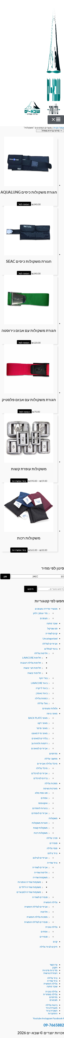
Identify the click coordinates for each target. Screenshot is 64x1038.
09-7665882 (53, 1025)
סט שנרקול (52, 628)
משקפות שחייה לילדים (30, 887)
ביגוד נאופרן (42, 693)
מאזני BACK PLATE (38, 717)
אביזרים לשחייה (40, 867)
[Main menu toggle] (56, 119)
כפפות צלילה (41, 698)
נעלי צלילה (42, 703)
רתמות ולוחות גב (39, 743)
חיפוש (30, 589)
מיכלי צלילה (42, 768)
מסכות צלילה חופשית (37, 916)
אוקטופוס (43, 803)
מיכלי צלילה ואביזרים (47, 763)
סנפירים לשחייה (40, 897)
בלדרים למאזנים (40, 738)
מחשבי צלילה (50, 758)
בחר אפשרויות (19, 480)
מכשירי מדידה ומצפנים (46, 608)
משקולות (53, 818)
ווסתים (44, 798)
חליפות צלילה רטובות (30, 662)
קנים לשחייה (51, 633)
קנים (55, 941)
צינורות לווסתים (40, 808)
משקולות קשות (40, 827)
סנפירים (53, 843)
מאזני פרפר (42, 728)
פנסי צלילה (52, 848)
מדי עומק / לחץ (40, 613)
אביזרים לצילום (40, 857)
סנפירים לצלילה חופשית (36, 922)
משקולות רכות (41, 832)
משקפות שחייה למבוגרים (29, 892)
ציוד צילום (52, 853)
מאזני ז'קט (43, 723)
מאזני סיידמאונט (40, 733)
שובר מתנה (52, 623)
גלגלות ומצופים (49, 708)
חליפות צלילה (41, 653)
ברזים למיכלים (40, 778)
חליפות (44, 911)
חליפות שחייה (41, 872)
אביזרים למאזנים (39, 748)
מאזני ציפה (52, 713)
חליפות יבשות (34, 673)
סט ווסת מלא (41, 792)
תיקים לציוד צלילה (48, 946)
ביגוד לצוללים (50, 648)
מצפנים (44, 618)
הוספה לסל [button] (24, 204)
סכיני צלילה (51, 838)
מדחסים (53, 753)
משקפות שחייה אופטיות (29, 882)
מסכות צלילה (51, 783)
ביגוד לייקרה (42, 688)
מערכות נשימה (50, 788)
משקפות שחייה (40, 877)
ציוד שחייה (52, 862)
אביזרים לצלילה (49, 643)
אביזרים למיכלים (39, 773)
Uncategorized (50, 638)
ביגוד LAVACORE (39, 683)
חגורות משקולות (40, 822)
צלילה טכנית (51, 927)
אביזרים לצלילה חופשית (36, 906)
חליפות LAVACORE (31, 657)
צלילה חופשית (50, 902)
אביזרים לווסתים (40, 813)
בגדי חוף (43, 678)
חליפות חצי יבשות (32, 667)
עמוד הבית (58, 127)
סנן (5, 576)
